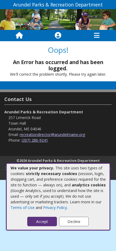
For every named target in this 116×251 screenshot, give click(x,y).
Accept (42, 221)
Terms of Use (23, 207)
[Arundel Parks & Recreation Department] (58, 19)
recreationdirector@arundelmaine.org (52, 134)
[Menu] (97, 35)
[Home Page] (19, 35)
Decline (73, 221)
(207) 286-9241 (35, 140)
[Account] (58, 35)
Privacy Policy (55, 207)
